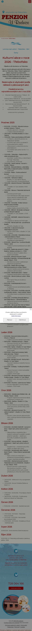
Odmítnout (22, 320)
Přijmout (9, 320)
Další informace (16, 316)
